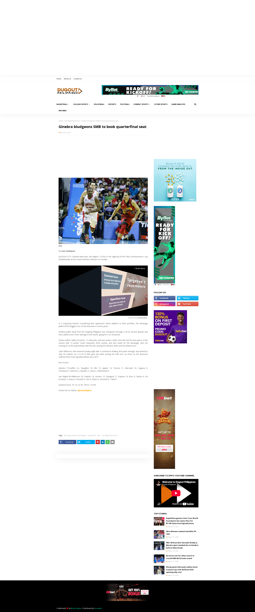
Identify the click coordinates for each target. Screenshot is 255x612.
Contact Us (78, 79)
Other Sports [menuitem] (160, 104)
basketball (92, 435)
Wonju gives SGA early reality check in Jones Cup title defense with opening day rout (181, 569)
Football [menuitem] (124, 104)
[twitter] (187, 298)
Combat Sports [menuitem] (140, 104)
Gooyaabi (98, 608)
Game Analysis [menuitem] (178, 104)
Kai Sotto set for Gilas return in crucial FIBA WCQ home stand (180, 557)
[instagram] (164, 304)
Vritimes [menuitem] (63, 110)
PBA (98, 435)
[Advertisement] (103, 156)
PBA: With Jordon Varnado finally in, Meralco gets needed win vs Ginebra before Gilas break (182, 545)
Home (59, 79)
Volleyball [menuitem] (99, 104)
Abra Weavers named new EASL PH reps (181, 532)
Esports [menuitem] (112, 104)
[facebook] (164, 298)
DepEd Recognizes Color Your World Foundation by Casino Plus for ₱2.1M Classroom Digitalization (182, 521)
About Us (67, 79)
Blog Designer (76, 608)
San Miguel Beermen (72, 121)
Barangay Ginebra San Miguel (75, 435)
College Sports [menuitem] (80, 104)
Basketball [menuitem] (62, 104)
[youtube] (187, 304)
